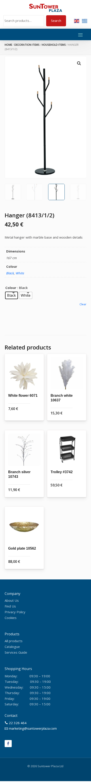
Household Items (54, 45)
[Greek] (85, 20)
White (20, 273)
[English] (77, 20)
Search (56, 20)
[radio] (11, 295)
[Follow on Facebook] (8, 743)
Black (10, 273)
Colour (10, 287)
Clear (83, 304)
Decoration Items (27, 45)
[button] (79, 63)
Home (8, 45)
